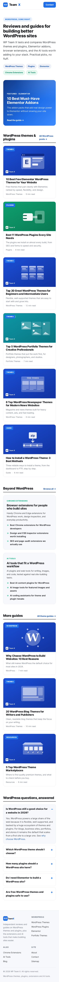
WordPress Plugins (40, 926)
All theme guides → (46, 616)
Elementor (36, 931)
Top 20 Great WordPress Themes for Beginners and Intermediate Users (28, 292)
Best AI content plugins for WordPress (28, 583)
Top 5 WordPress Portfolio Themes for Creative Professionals (29, 348)
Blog (5, 961)
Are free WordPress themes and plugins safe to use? (25, 893)
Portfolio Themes (39, 935)
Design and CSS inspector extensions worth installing (27, 535)
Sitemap (35, 961)
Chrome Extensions (12, 952)
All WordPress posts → (46, 137)
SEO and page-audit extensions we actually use (26, 543)
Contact (50, 4)
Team (12, 4)
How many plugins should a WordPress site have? (22, 865)
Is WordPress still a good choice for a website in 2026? (27, 810)
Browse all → (49, 489)
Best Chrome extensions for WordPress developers (29, 527)
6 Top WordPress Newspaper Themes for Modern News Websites (29, 404)
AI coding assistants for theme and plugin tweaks (26, 597)
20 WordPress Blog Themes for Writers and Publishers (25, 713)
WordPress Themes (40, 922)
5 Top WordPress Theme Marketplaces (21, 769)
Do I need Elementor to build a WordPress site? (23, 879)
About (34, 952)
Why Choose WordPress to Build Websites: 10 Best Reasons (25, 657)
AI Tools (6, 957)
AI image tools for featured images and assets (28, 589)
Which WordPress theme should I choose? (25, 851)
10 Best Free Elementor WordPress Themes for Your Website (27, 181)
